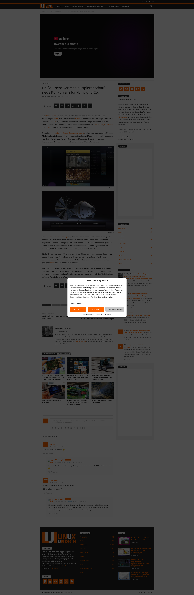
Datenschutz (99, 314)
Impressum (107, 314)
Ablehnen (95, 309)
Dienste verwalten (76, 303)
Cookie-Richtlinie (88, 314)
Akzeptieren (78, 309)
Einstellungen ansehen (115, 309)
